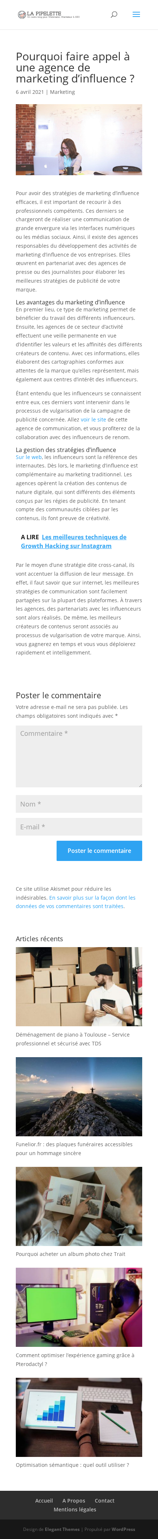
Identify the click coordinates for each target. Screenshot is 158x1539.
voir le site (93, 419)
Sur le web (29, 456)
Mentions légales (75, 1509)
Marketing (62, 91)
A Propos (73, 1500)
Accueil (44, 1500)
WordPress (123, 1529)
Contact (105, 1500)
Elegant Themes (62, 1529)
